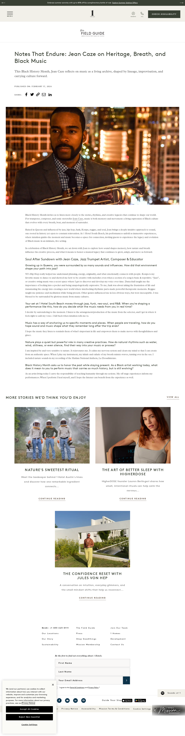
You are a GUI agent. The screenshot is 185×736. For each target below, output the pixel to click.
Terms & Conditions (77, 687)
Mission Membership (88, 645)
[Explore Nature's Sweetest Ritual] (52, 435)
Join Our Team (119, 628)
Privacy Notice (70, 709)
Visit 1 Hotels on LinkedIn (75, 700)
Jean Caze (78, 219)
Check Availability (164, 14)
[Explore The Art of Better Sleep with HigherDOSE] (133, 435)
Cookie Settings (142, 709)
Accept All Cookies (29, 709)
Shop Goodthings (86, 639)
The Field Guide (85, 628)
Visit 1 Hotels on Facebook (59, 700)
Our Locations (50, 633)
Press (79, 633)
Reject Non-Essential (29, 717)
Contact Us (117, 645)
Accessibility (89, 709)
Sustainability (50, 645)
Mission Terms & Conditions (114, 709)
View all (173, 397)
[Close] (53, 685)
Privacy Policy (93, 687)
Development (118, 639)
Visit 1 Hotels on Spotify (83, 700)
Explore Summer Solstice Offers (125, 3)
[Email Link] (44, 94)
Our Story (47, 639)
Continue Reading (52, 499)
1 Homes (115, 633)
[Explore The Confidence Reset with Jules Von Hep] (92, 539)
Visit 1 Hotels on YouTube (67, 700)
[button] (3, 2)
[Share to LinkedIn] (50, 95)
